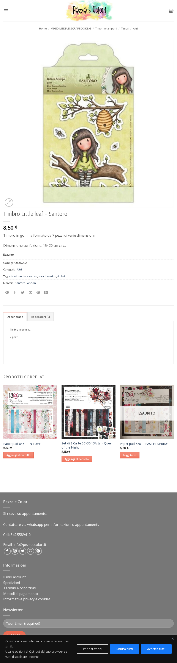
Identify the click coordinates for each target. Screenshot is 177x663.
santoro (32, 276)
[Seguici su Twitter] (22, 551)
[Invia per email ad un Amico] (30, 292)
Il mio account (14, 577)
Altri (135, 28)
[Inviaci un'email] (30, 551)
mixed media (17, 276)
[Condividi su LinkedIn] (46, 292)
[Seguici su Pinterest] (38, 551)
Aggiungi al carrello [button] (18, 455)
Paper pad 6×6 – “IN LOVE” (22, 444)
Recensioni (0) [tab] (40, 316)
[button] (5, 10)
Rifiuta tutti (124, 649)
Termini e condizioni (19, 588)
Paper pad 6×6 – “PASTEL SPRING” (144, 444)
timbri (61, 276)
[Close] (172, 638)
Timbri (125, 28)
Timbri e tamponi (106, 28)
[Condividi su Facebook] (15, 292)
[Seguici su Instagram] (15, 551)
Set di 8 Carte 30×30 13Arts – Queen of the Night (87, 445)
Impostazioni (92, 649)
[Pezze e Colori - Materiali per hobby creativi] (88, 11)
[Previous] (3, 427)
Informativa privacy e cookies (27, 599)
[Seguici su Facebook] (7, 551)
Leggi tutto (129, 455)
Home (43, 28)
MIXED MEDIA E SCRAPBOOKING (71, 28)
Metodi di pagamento (20, 593)
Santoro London (25, 283)
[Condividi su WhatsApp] (7, 292)
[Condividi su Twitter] (22, 292)
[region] (88, 649)
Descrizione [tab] (15, 316)
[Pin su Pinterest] (38, 292)
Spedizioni (11, 582)
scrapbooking (47, 276)
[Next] (173, 427)
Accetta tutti (156, 649)
